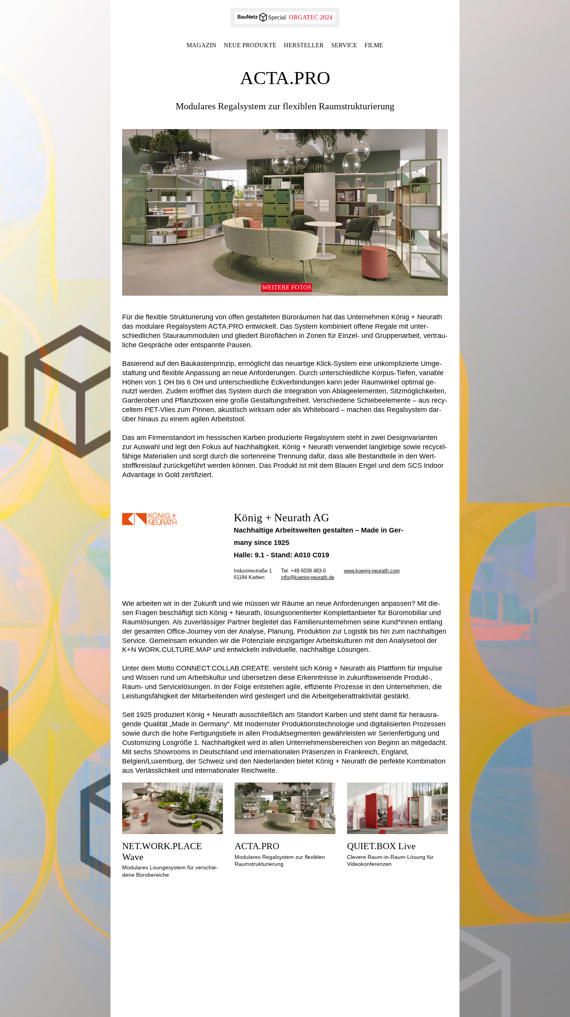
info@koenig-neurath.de (307, 577)
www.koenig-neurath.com (372, 571)
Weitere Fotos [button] (286, 287)
